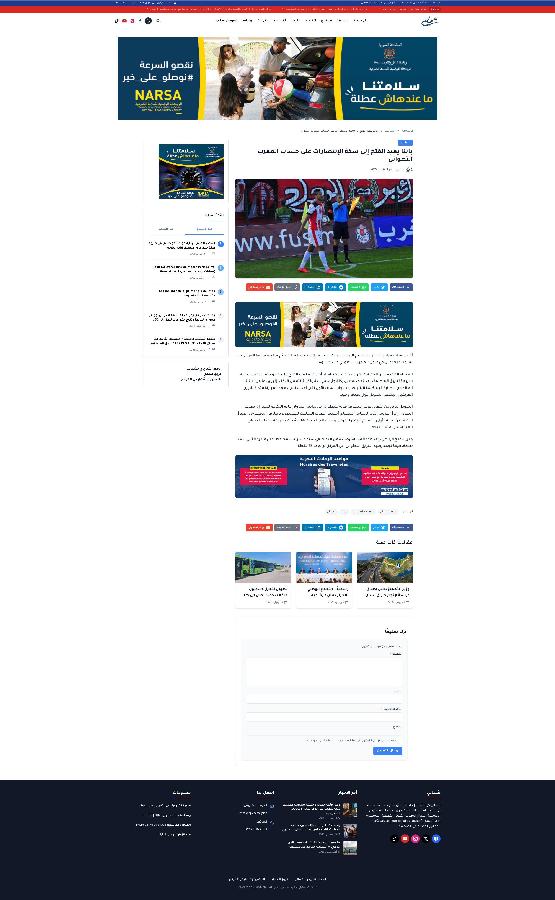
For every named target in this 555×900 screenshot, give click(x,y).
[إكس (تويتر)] (425, 838)
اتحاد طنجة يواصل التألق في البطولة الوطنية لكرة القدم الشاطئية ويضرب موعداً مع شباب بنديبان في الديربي (284, 9)
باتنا (344, 511)
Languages (228, 21)
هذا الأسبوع (204, 229)
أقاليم (281, 21)
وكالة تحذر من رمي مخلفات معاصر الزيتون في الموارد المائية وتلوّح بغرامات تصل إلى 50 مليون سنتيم (182, 318)
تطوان (331, 511)
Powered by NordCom (252, 887)
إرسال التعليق (388, 751)
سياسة (343, 21)
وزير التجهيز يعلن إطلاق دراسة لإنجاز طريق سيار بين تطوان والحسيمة (388, 596)
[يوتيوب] (124, 21)
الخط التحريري (165, 3)
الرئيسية (360, 21)
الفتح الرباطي (388, 511)
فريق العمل (144, 3)
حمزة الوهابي (146, 805)
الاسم (397, 691)
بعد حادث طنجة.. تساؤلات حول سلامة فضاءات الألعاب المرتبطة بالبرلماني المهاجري (311, 828)
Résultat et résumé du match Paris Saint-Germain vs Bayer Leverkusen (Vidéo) (184, 269)
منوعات (262, 21)
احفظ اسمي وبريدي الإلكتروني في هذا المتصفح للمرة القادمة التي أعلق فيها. (351, 740)
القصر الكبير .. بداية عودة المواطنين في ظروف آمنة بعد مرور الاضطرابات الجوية (181, 246)
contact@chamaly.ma (253, 813)
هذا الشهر (166, 229)
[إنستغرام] (132, 21)
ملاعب (295, 21)
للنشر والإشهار (123, 3)
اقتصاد (310, 21)
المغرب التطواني (363, 511)
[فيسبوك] (140, 21)
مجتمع (326, 21)
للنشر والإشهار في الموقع (201, 379)
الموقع (397, 727)
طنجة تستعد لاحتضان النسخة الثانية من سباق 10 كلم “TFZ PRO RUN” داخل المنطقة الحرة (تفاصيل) (183, 342)
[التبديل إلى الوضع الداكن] (148, 20)
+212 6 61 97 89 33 (255, 830)
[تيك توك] (116, 21)
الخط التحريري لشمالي (204, 369)
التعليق (396, 654)
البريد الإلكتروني (391, 709)
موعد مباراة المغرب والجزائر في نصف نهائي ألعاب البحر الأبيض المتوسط (401, 9)
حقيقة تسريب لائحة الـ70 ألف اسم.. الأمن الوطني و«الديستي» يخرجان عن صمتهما (314, 845)
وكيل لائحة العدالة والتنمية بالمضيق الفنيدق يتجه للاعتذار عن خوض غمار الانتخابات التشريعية (311, 809)
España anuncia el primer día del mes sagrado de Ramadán (187, 294)
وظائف (247, 21)
